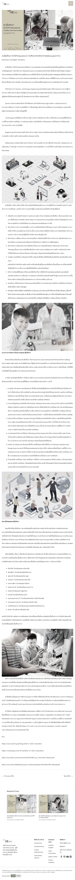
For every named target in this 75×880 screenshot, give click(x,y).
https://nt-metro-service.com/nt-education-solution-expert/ (44, 726)
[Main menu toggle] (70, 3)
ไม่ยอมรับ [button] (18, 875)
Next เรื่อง (68, 776)
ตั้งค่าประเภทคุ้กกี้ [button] (6, 876)
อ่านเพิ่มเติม (52, 872)
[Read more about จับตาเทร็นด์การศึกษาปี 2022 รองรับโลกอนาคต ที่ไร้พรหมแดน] (21, 803)
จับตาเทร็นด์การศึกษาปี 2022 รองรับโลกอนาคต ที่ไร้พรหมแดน (20, 816)
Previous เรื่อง (8, 776)
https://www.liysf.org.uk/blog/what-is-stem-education (22, 744)
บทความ (8, 819)
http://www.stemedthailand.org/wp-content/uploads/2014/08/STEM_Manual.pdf (31, 764)
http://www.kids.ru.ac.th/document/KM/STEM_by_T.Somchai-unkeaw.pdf (28, 757)
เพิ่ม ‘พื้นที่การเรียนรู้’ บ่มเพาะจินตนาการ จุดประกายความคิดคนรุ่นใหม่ (52, 816)
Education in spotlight (9, 60)
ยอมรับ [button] (13, 875)
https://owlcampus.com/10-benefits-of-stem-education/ (23, 750)
